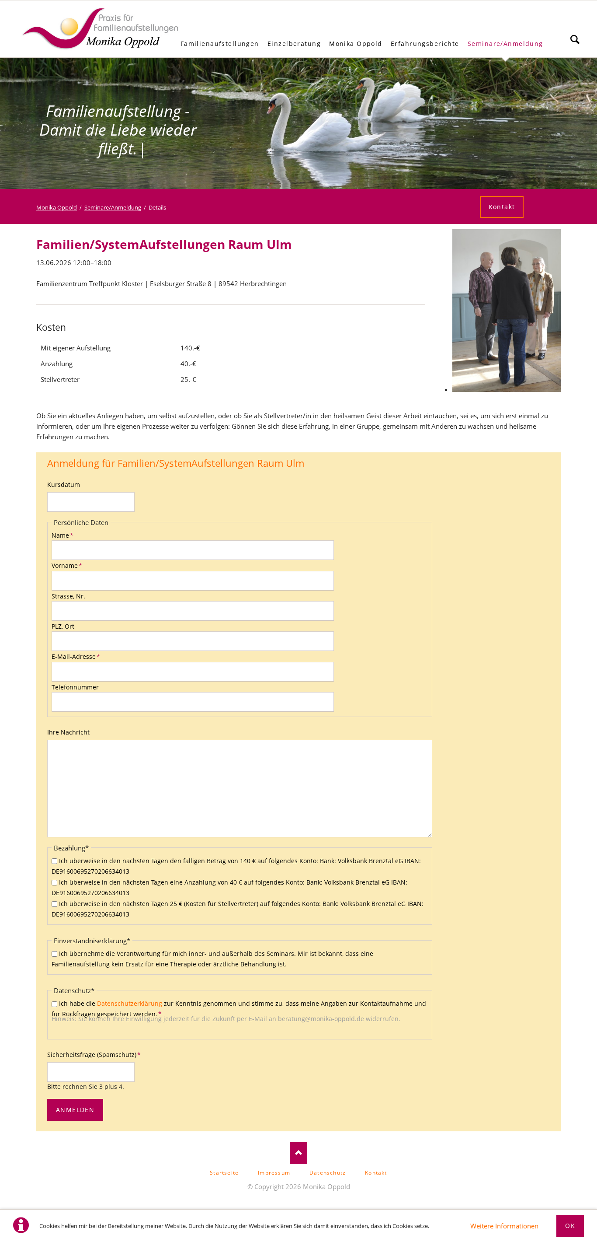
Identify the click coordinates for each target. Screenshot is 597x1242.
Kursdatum (63, 484)
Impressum (274, 1172)
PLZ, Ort (63, 626)
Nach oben (298, 1153)
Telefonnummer (75, 687)
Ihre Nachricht (68, 732)
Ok (570, 1225)
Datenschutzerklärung (129, 1003)
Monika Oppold (56, 207)
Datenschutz (327, 1172)
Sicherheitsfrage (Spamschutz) (94, 1054)
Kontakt (502, 207)
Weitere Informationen (504, 1225)
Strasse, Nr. (68, 596)
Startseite (224, 1172)
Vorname (67, 565)
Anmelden (75, 1110)
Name (62, 535)
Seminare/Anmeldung (112, 207)
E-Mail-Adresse (76, 656)
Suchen (575, 39)
